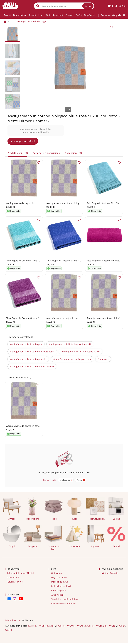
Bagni (79, 15)
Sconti (116, 546)
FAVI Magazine (58, 590)
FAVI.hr (80, 625)
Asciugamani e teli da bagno (32, 21)
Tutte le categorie (111, 15)
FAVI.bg (112, 625)
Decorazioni (19, 15)
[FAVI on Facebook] (9, 598)
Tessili (32, 15)
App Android (111, 573)
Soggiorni (89, 15)
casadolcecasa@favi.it (22, 573)
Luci (40, 15)
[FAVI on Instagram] (14, 598)
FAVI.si (8, 630)
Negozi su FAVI (59, 577)
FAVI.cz (32, 625)
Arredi (7, 15)
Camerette (74, 546)
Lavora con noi (15, 581)
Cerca (88, 6)
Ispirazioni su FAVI (61, 586)
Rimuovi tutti (49, 480)
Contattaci (13, 577)
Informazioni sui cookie (63, 603)
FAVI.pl (51, 625)
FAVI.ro (60, 625)
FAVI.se (89, 625)
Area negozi (57, 595)
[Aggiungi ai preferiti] (111, 28)
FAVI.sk (42, 625)
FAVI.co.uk (100, 625)
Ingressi (95, 546)
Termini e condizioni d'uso (65, 599)
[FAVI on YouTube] (21, 598)
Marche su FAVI (59, 581)
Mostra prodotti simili (23, 141)
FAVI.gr (121, 625)
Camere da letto (53, 547)
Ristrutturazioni (54, 15)
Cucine (69, 15)
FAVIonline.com (13, 620)
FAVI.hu (70, 625)
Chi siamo (56, 573)
